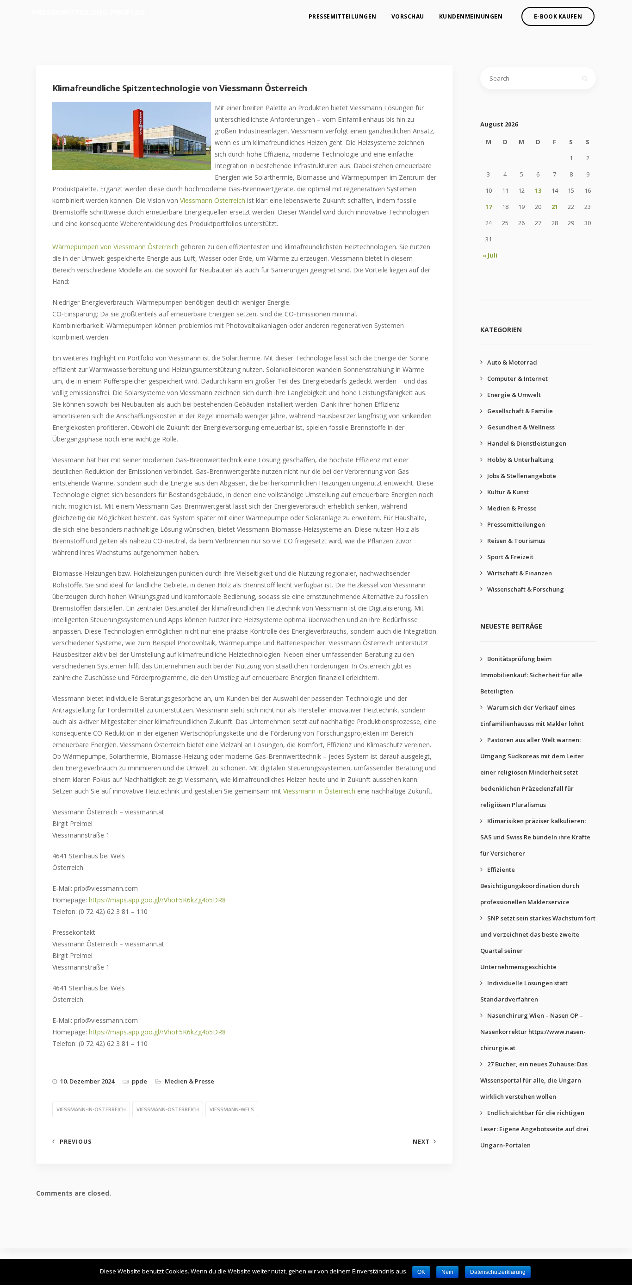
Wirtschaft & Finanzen (519, 573)
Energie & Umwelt (514, 395)
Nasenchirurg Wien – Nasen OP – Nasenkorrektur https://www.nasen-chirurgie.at (533, 1031)
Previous (76, 1142)
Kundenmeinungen (471, 16)
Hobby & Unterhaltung (520, 459)
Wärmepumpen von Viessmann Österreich (115, 246)
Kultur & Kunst (508, 492)
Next (421, 1142)
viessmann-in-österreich (91, 1109)
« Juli (490, 255)
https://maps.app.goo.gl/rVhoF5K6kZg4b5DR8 (157, 899)
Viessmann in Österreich (319, 791)
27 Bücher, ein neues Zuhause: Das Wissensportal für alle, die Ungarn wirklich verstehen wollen (534, 1080)
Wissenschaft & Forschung (525, 589)
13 (538, 190)
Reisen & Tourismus (516, 540)
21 (554, 206)
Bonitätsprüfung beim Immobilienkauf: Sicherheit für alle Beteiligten (531, 675)
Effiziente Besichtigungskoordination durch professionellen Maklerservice (529, 885)
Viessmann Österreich (212, 200)
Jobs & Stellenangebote (521, 476)
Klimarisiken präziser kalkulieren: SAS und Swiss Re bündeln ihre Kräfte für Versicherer (535, 837)
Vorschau (407, 16)
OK (421, 1272)
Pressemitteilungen (343, 16)
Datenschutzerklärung (498, 1272)
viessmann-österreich (167, 1109)
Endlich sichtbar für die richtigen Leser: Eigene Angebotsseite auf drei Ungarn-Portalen (534, 1129)
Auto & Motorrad (512, 362)
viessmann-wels (232, 1109)
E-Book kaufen (558, 16)
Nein (447, 1272)
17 (488, 206)
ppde (139, 1081)
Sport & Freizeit (510, 557)
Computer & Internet (517, 378)
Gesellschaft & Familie (520, 411)
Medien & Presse (189, 1081)
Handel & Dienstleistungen (526, 443)
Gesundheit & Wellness (521, 427)
